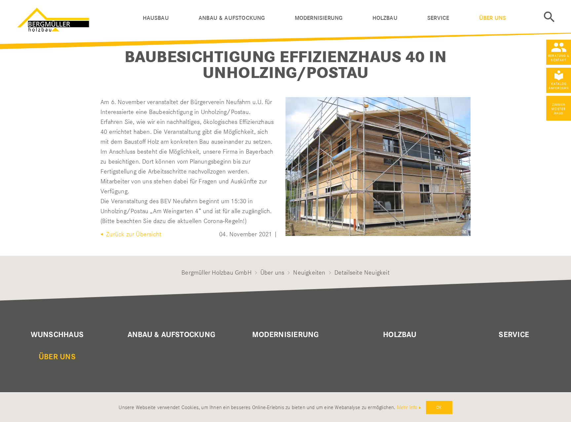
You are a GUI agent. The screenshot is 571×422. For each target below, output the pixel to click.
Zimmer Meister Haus (559, 109)
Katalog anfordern (559, 86)
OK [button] (439, 407)
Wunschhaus (57, 335)
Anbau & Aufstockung (232, 18)
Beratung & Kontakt (558, 58)
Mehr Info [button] (407, 407)
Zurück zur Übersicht (132, 234)
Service (438, 18)
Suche (549, 17)
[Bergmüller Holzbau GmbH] (80, 17)
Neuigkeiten (309, 272)
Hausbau (156, 18)
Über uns (492, 18)
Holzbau (385, 18)
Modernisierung (319, 18)
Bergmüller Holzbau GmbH (216, 272)
